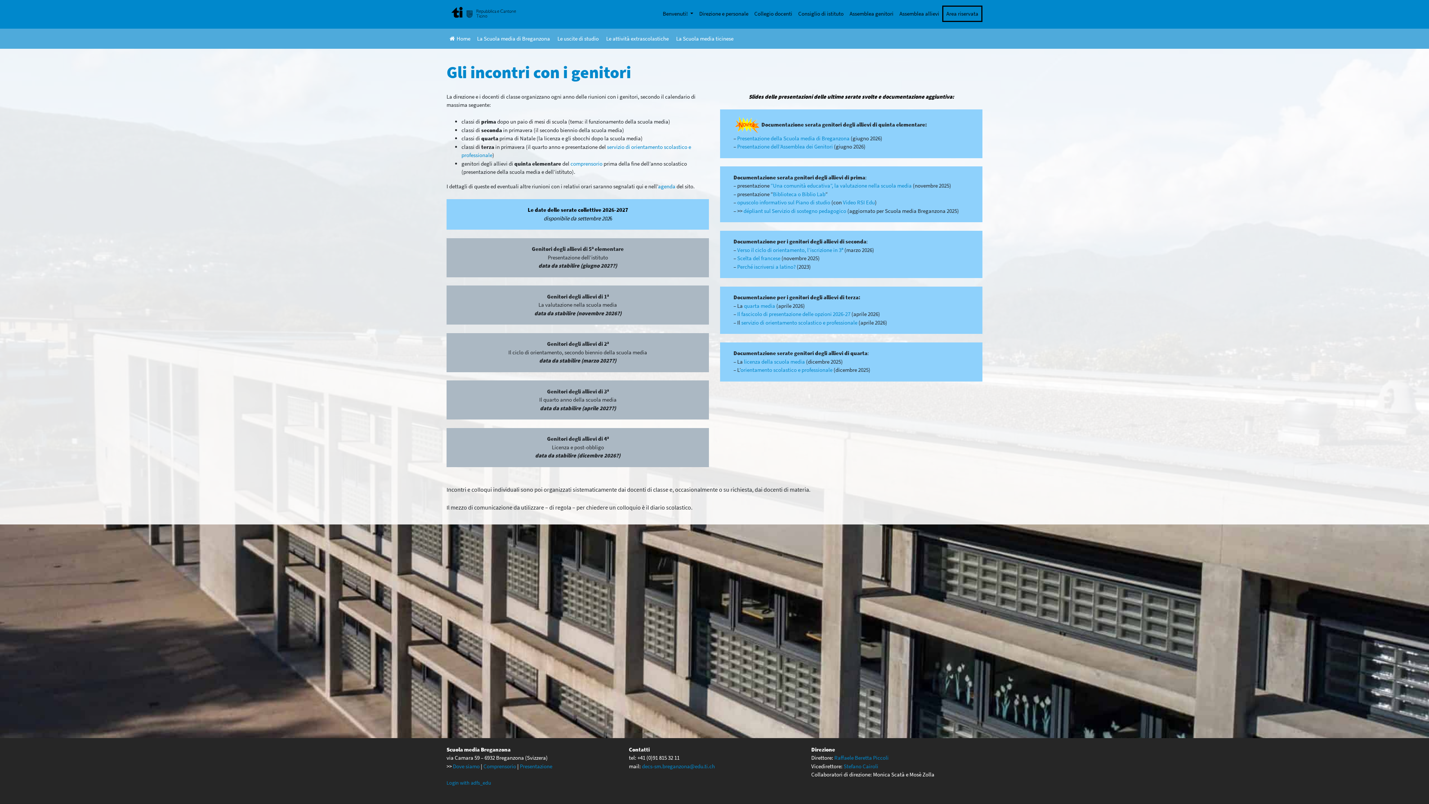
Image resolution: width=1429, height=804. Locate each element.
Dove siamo (466, 766)
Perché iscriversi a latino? (766, 266)
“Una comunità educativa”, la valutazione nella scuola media (841, 185)
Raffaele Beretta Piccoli (861, 757)
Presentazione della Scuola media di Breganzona (793, 138)
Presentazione (536, 766)
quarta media (759, 305)
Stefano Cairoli (861, 766)
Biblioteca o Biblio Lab (799, 194)
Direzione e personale (723, 13)
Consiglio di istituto (821, 13)
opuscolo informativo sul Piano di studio (783, 202)
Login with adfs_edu (469, 782)
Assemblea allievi (919, 13)
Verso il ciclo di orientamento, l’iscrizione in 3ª (790, 249)
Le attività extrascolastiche (637, 38)
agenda (666, 186)
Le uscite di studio (578, 38)
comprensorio (586, 163)
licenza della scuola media (775, 361)
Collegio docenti (773, 13)
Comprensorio (499, 766)
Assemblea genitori (871, 13)
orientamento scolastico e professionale (786, 369)
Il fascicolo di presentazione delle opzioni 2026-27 (793, 314)
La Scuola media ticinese (704, 38)
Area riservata (962, 13)
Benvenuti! (676, 13)
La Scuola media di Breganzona (513, 38)
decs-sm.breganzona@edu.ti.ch (678, 766)
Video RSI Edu (859, 202)
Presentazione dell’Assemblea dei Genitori (785, 146)
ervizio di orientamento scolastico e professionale (800, 322)
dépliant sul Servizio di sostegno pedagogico (795, 210)
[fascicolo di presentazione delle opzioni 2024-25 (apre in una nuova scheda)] (850, 314)
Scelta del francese (758, 258)
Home (463, 38)
